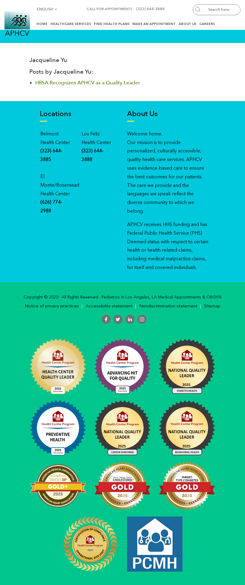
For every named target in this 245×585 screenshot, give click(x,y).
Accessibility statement (109, 306)
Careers (207, 24)
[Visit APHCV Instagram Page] (141, 319)
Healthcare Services (70, 24)
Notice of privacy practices (52, 306)
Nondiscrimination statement (168, 306)
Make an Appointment (154, 24)
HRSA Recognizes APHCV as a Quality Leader (87, 82)
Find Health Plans (111, 24)
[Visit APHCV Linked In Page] (129, 319)
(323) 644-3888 (150, 9)
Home (42, 24)
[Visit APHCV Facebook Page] (106, 319)
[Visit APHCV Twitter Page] (118, 319)
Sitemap (212, 306)
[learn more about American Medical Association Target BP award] (58, 486)
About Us (187, 24)
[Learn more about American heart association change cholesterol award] (122, 486)
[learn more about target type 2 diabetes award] (187, 486)
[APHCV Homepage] (17, 23)
